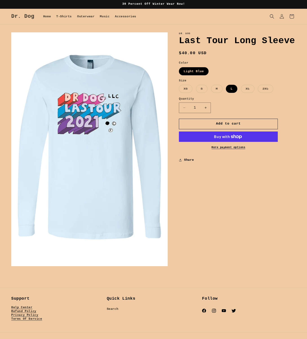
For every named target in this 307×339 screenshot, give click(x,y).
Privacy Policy (24, 315)
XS (188, 90)
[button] (272, 16)
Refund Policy (23, 311)
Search (112, 309)
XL (250, 90)
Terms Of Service (26, 319)
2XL (268, 90)
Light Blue (194, 71)
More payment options (228, 147)
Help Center (22, 307)
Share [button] (189, 160)
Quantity (186, 98)
